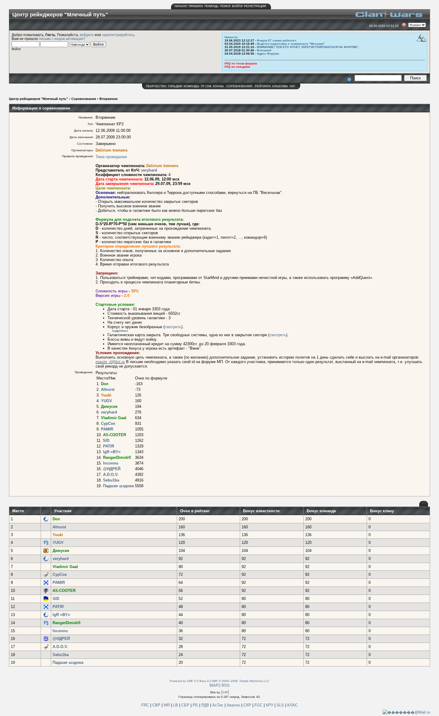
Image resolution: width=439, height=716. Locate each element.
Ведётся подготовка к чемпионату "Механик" (291, 43)
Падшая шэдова (118, 486)
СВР (157, 705)
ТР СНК (206, 86)
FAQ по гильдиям (237, 66)
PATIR (108, 446)
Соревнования (239, 86)
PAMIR (107, 429)
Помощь (212, 6)
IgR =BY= (112, 452)
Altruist (107, 389)
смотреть (173, 327)
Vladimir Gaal (113, 418)
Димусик (109, 406)
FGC (259, 705)
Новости (231, 37)
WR (167, 705)
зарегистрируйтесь (118, 35)
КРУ (270, 705)
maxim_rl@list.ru (110, 361)
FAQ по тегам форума (241, 63)
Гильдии (175, 86)
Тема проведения (111, 157)
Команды (191, 86)
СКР (247, 705)
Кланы (218, 86)
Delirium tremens (112, 150)
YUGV (106, 401)
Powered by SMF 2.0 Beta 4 (189, 681)
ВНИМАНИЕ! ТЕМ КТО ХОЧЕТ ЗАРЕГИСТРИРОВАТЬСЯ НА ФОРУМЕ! (307, 47)
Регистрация (255, 6)
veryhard (149, 170)
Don (104, 384)
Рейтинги (263, 86)
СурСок (108, 423)
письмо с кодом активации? (62, 39)
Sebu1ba (111, 480)
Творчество (156, 86)
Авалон (234, 705)
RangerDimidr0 (117, 457)
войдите (87, 35)
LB (176, 705)
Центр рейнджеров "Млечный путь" (38, 99)
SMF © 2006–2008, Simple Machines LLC (240, 681)
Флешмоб (264, 50)
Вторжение (108, 99)
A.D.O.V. (111, 474)
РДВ (205, 705)
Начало (181, 6)
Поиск (225, 6)
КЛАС (292, 705)
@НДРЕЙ (111, 469)
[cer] (225, 692)
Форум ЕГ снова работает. (277, 40)
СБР (186, 705)
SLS (281, 705)
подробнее (120, 330)
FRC (145, 705)
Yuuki (106, 395)
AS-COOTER (114, 435)
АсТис (218, 705)
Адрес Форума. (268, 53)
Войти (237, 6)
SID (106, 440)
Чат (292, 86)
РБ (196, 705)
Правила (196, 6)
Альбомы (280, 86)
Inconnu (110, 463)
